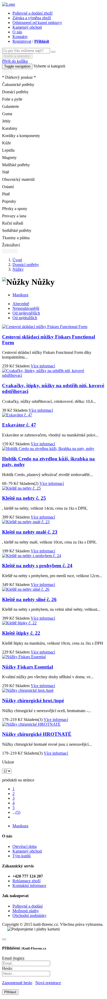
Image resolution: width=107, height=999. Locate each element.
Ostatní (8, 186)
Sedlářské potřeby (16, 230)
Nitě (5, 172)
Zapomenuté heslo (17, 982)
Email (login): (13, 958)
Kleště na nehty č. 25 (24, 498)
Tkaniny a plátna (16, 238)
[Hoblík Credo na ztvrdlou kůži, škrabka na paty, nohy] (48, 448)
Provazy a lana (14, 216)
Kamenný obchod (27, 27)
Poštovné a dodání (27, 906)
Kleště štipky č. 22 (21, 633)
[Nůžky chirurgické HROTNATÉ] (31, 724)
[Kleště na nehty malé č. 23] (26, 522)
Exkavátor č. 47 (19, 425)
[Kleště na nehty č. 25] (21, 488)
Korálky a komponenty (21, 135)
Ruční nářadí (12, 223)
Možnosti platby (25, 911)
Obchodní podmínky (29, 915)
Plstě (6, 194)
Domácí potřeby (15, 92)
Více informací (43, 366)
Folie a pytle (12, 99)
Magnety (9, 157)
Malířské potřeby (16, 165)
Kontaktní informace (29, 885)
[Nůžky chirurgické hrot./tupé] (28, 690)
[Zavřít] (4, 939)
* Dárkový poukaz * (19, 77)
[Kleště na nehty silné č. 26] (25, 589)
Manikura (20, 295)
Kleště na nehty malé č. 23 (29, 532)
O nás (17, 32)
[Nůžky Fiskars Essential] (24, 657)
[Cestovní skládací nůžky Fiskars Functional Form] (44, 326)
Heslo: (7, 968)
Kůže (6, 143)
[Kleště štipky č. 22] (19, 623)
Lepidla (8, 150)
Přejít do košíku (15, 61)
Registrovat (21, 41)
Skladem (22, 366)
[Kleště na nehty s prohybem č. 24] (31, 555)
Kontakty (20, 36)
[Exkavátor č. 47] (17, 415)
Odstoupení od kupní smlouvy (37, 22)
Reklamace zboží (26, 881)
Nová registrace (48, 982)
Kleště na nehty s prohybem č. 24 (37, 565)
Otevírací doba (24, 846)
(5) (18, 812)
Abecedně (20, 303)
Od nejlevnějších (26, 313)
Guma (7, 114)
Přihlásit (41, 41)
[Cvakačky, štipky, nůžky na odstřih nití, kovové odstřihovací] (53, 375)
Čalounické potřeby (18, 84)
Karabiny (9, 128)
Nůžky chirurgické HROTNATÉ (36, 734)
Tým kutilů (21, 856)
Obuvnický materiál (18, 179)
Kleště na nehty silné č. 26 (29, 599)
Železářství (11, 245)
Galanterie (10, 106)
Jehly (6, 121)
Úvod (17, 260)
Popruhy (9, 201)
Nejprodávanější (25, 308)
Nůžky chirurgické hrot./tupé (33, 700)
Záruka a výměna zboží (31, 18)
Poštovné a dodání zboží (32, 13)
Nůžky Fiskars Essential (27, 667)
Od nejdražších (24, 318)
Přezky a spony (14, 208)
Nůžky (18, 269)
